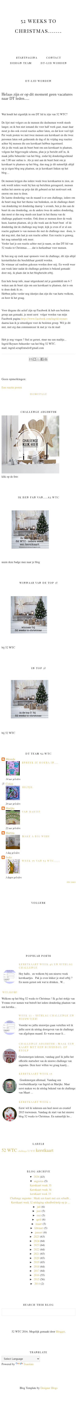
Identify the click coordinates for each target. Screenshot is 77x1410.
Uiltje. (28, 787)
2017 (36, 1271)
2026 (36, 1177)
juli (39, 1207)
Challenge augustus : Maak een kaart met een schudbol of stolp (46, 1047)
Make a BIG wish (36, 836)
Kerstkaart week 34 (40, 1189)
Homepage (38, 394)
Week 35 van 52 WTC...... (41, 860)
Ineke (9, 857)
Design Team (21, 63)
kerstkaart (44, 1150)
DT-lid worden (54, 63)
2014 (37, 1283)
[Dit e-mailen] (31, 359)
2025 (36, 1236)
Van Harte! (31, 811)
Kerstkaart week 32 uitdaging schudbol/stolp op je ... (40, 1202)
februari (38, 1228)
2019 (36, 1262)
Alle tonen (71, 882)
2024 (36, 1241)
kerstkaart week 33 (40, 1194)
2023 (36, 1245)
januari (39, 1232)
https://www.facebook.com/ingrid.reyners (44, 318)
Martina (10, 833)
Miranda (10, 759)
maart (39, 1224)
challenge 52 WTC (26, 1150)
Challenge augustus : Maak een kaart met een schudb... (40, 1198)
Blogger (60, 1331)
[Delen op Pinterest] (46, 359)
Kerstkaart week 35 (40, 1185)
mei (39, 1215)
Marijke (10, 808)
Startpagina (26, 57)
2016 (36, 1275)
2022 (36, 1249)
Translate (28, 1364)
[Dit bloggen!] (35, 359)
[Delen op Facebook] (42, 359)
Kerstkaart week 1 (35, 1101)
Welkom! (10, 992)
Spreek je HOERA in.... (40, 762)
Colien (9, 784)
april (38, 1219)
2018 (36, 1266)
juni (39, 1211)
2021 (36, 1253)
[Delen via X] (38, 359)
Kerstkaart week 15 (36, 1073)
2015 (36, 1279)
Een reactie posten (12, 387)
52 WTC (9, 1150)
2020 (36, 1258)
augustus (38, 1181)
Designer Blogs (48, 1388)
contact (53, 57)
